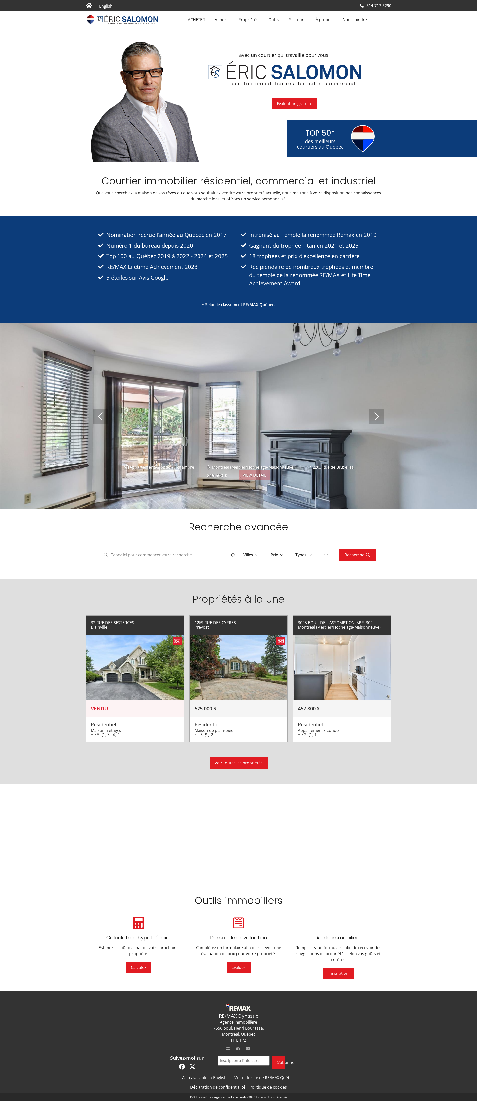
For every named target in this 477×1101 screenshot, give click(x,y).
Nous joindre (355, 19)
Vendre (222, 19)
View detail (254, 475)
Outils (273, 19)
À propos (324, 19)
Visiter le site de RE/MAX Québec (264, 1077)
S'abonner (281, 1062)
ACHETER (196, 19)
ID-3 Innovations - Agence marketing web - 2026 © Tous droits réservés (238, 1097)
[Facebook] (182, 1067)
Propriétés (248, 19)
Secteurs (297, 19)
